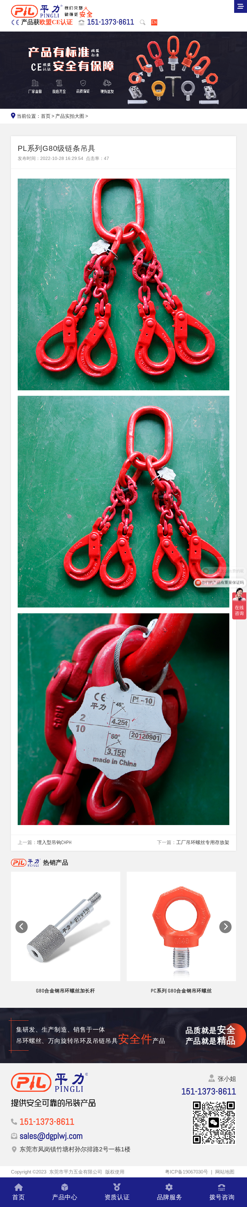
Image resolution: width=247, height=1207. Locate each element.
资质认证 (117, 1197)
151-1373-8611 (110, 22)
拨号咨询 (222, 1197)
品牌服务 (169, 1197)
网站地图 (224, 1172)
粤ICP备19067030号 (186, 1172)
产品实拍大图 (69, 116)
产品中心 (65, 1197)
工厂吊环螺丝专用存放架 (202, 842)
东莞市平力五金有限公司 (75, 1172)
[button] (21, 927)
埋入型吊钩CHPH (54, 842)
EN (154, 22)
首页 (45, 116)
